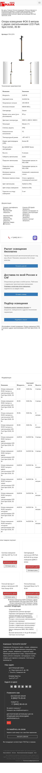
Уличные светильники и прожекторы (21, 627)
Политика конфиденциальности (31, 760)
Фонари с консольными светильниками (22, 619)
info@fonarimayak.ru (22, 710)
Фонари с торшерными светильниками (22, 623)
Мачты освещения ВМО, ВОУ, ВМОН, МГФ (21, 630)
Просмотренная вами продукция (25, 752)
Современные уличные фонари (19, 611)
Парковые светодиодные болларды (21, 613)
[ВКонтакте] (26, 686)
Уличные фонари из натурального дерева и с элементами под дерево (19, 10)
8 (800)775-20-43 (18, 698)
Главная (9, 10)
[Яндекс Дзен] (15, 686)
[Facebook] (19, 686)
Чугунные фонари (15, 609)
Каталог (14, 752)
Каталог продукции (18, 10)
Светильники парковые (16, 621)
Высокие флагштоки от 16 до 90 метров (22, 632)
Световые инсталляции (16, 634)
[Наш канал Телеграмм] (11, 686)
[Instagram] (30, 686)
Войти (8, 722)
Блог (35, 752)
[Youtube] (22, 686)
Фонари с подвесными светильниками (21, 625)
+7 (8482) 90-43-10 (19, 704)
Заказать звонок (22, 736)
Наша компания (7, 752)
